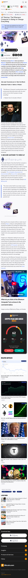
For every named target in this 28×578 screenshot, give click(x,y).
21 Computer (14, 245)
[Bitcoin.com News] (4, 2)
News (2, 12)
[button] (16, 50)
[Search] (23, 2)
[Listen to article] (2, 50)
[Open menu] (26, 2)
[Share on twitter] (16, 55)
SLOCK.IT (19, 491)
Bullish (19, 350)
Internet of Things (6, 491)
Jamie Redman (7, 55)
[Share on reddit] (18, 55)
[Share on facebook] (14, 55)
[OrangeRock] (9, 9)
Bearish (8, 350)
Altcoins (6, 12)
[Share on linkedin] (21, 55)
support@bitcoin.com (6, 574)
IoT (14, 491)
